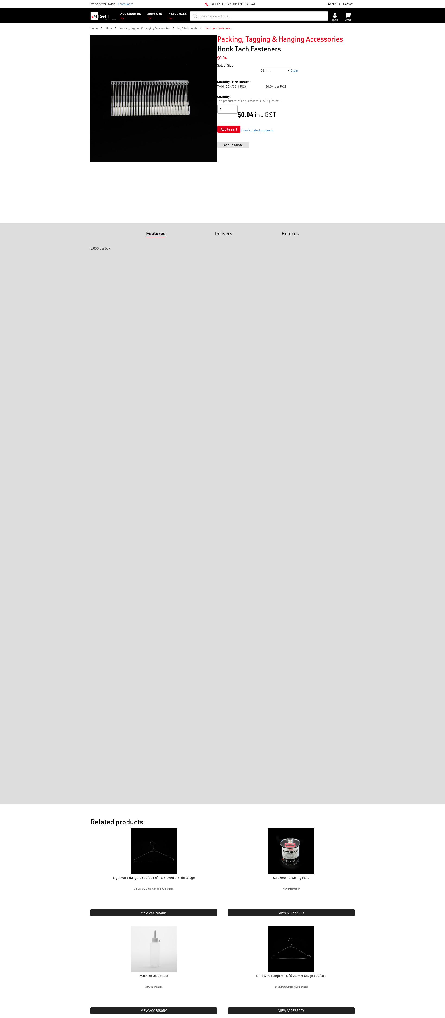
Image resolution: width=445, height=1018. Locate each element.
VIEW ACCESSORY (154, 912)
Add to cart (229, 129)
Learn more (125, 4)
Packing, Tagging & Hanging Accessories (145, 28)
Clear (294, 70)
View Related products (257, 130)
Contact (348, 4)
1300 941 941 (246, 4)
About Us (334, 4)
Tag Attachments (187, 28)
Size (221, 70)
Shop (108, 28)
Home (94, 28)
